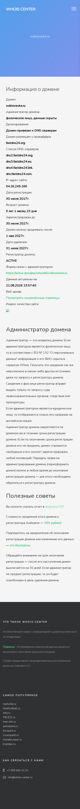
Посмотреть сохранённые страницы (33, 298)
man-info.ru (9, 722)
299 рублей (52, 523)
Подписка (9, 647)
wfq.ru (6, 713)
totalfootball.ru (11, 708)
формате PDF (54, 507)
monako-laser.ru (12, 739)
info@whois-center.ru (20, 777)
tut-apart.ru (9, 730)
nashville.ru (9, 704)
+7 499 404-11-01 (17, 770)
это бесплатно (20, 545)
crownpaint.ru (11, 735)
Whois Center (20, 9)
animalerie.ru (10, 726)
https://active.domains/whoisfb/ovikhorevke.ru (36, 273)
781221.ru (9, 717)
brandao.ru (9, 744)
